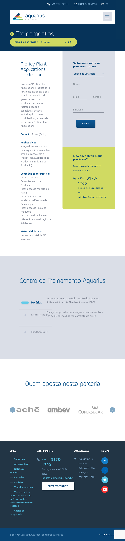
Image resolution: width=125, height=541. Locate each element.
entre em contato (58, 486)
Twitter (104, 479)
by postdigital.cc (107, 535)
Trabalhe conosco (23, 487)
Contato (18, 482)
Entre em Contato (87, 4)
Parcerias (19, 477)
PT (107, 4)
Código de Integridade (17, 512)
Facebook (104, 460)
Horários (36, 302)
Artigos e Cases (22, 464)
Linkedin (104, 470)
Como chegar (39, 315)
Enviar (85, 123)
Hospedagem (39, 331)
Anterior (12, 410)
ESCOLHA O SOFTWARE (26, 42)
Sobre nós (19, 459)
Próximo (112, 410)
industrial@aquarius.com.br (92, 197)
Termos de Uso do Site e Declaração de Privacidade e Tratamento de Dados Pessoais (21, 499)
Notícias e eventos (17, 471)
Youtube (104, 489)
